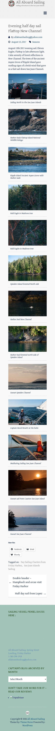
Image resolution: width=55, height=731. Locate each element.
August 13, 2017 (19, 42)
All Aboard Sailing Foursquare (27, 713)
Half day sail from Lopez (30, 593)
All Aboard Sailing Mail (32, 713)
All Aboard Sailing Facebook (23, 713)
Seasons (36, 42)
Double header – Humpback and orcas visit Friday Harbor (25, 582)
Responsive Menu (45, 13)
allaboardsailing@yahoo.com (28, 37)
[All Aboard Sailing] (27, 4)
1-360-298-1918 (15, 656)
